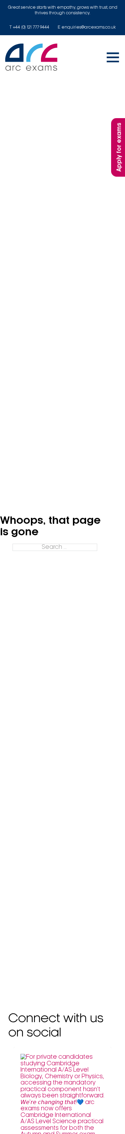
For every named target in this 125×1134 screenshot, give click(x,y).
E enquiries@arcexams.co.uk (87, 27)
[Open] (113, 57)
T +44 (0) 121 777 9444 (29, 27)
